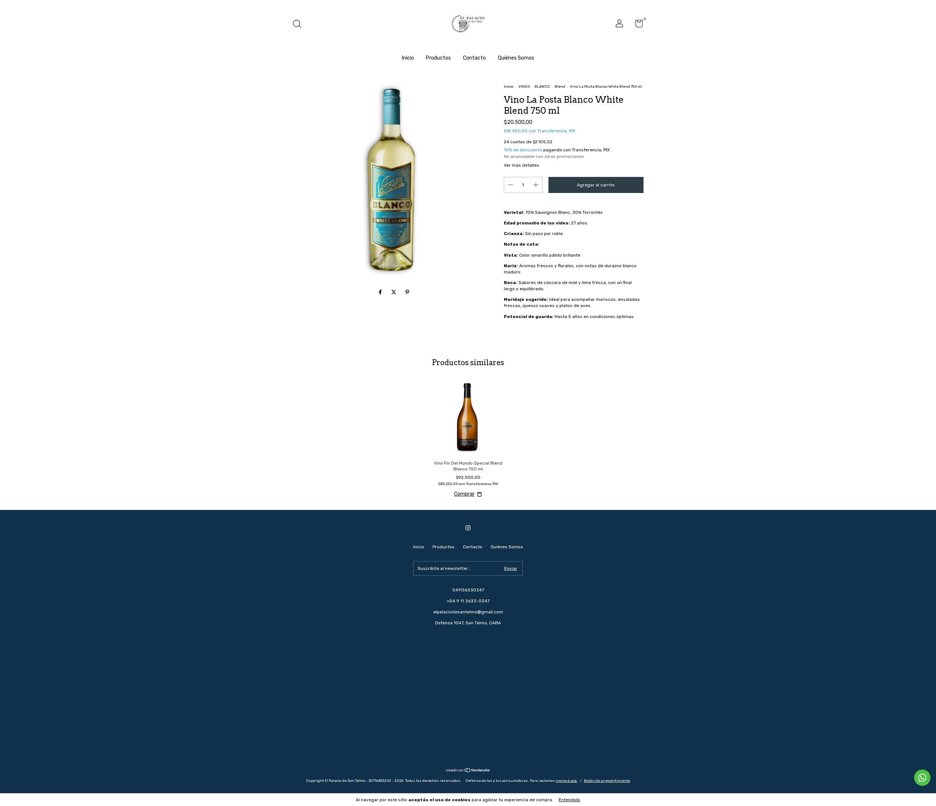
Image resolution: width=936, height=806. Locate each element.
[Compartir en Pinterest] (407, 293)
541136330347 (468, 590)
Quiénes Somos (516, 58)
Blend (560, 86)
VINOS (524, 86)
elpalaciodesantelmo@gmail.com (468, 611)
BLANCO (542, 86)
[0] (636, 25)
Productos (438, 58)
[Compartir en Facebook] (381, 293)
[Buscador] (299, 25)
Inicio (408, 58)
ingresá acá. (567, 781)
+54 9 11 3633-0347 (468, 600)
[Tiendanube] (468, 771)
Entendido (569, 799)
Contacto (474, 58)
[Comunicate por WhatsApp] (922, 777)
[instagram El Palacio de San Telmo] (468, 528)
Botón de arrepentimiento (607, 781)
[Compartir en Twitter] (394, 293)
